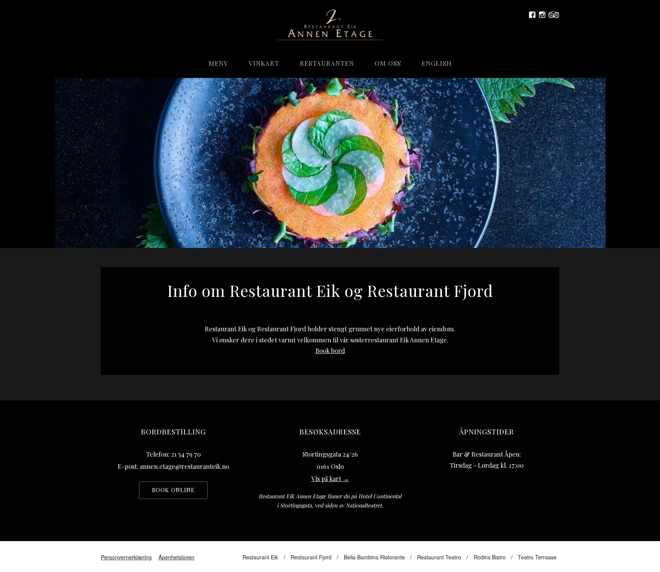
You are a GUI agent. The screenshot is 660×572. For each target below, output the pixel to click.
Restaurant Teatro (439, 557)
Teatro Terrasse (537, 557)
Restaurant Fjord (311, 557)
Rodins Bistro (490, 557)
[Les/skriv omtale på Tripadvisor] (553, 15)
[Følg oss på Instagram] (542, 15)
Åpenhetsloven (176, 557)
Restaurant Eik (260, 557)
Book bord (330, 350)
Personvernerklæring (126, 557)
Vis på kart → (330, 478)
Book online (173, 490)
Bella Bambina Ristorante (374, 557)
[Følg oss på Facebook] (532, 15)
